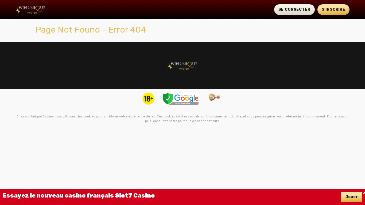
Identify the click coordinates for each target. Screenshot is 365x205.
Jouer (351, 197)
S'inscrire (333, 9)
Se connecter (294, 9)
